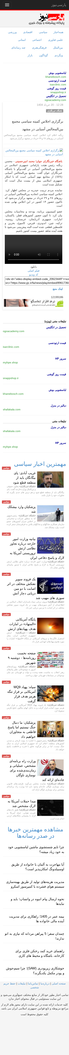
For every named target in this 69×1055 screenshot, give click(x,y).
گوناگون (43, 55)
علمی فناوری (55, 39)
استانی (22, 39)
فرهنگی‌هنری (39, 47)
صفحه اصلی (59, 983)
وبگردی (58, 55)
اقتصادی (27, 32)
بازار (30, 55)
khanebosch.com (55, 76)
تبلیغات (22, 983)
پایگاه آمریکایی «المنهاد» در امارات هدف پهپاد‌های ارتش (22, 624)
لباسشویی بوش (57, 72)
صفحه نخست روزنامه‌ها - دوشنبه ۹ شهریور (22, 658)
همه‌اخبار (58, 32)
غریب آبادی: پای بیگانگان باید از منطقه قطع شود (24, 477)
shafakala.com (12, 409)
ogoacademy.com (55, 99)
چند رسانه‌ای (18, 47)
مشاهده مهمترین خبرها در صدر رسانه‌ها (35, 832)
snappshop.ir (58, 92)
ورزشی (12, 32)
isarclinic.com (58, 84)
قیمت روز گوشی (56, 88)
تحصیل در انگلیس (56, 96)
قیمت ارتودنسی (57, 80)
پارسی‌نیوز (58, 5)
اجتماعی (37, 39)
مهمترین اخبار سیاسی (40, 464)
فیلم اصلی (33, 270)
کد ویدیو (33, 274)
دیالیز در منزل (58, 405)
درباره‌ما (44, 983)
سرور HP (60, 358)
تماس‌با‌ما (33, 983)
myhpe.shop (10, 362)
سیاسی (43, 32)
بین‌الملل (58, 47)
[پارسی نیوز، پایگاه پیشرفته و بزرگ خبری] (46, 19)
